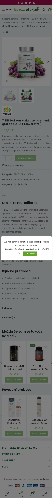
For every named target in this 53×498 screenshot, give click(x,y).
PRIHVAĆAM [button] (30, 253)
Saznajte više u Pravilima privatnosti (22, 249)
